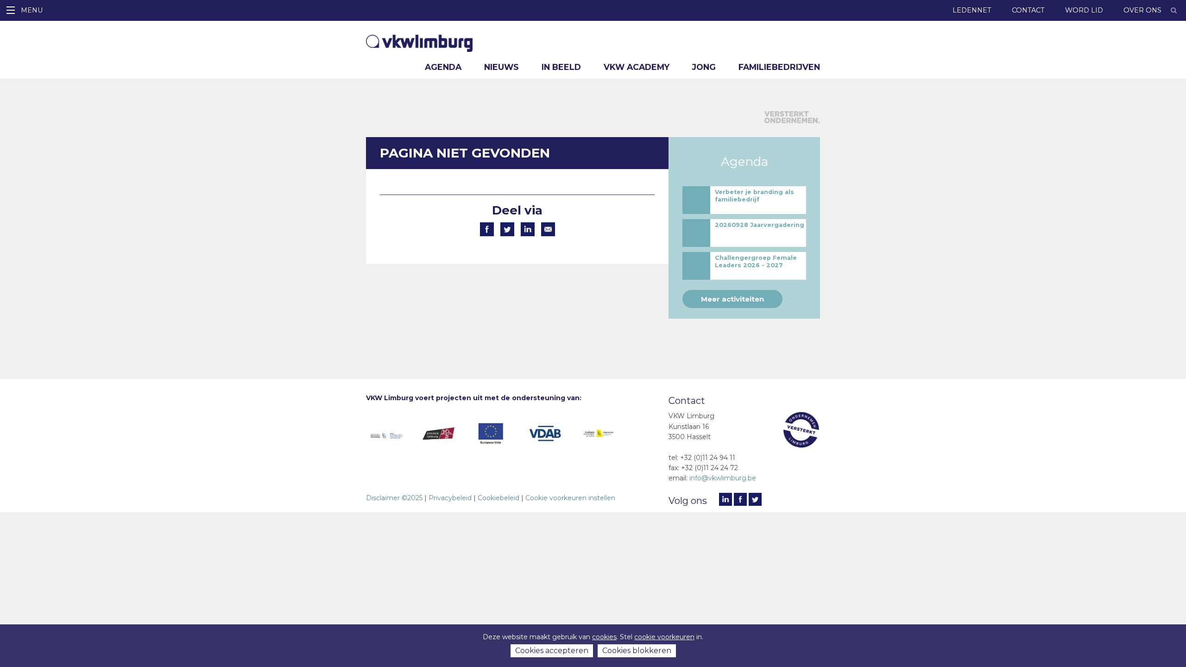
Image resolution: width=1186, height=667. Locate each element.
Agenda (443, 67)
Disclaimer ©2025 (394, 498)
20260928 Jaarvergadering (759, 224)
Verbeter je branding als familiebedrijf (754, 196)
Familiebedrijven (779, 67)
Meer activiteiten (732, 299)
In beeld (561, 67)
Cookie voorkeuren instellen (570, 498)
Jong (704, 67)
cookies (604, 637)
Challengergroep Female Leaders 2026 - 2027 (756, 261)
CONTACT (1028, 10)
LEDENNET (972, 10)
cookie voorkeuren (664, 637)
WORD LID (1084, 10)
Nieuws (501, 67)
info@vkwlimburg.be (722, 478)
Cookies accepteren (551, 650)
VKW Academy (636, 67)
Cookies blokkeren (636, 650)
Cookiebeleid (498, 498)
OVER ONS (1142, 10)
